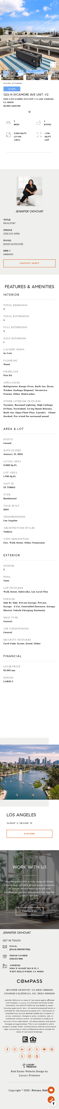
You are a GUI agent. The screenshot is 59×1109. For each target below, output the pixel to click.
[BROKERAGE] (29, 1056)
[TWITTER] (37, 1049)
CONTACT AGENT (29, 263)
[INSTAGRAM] (14, 1049)
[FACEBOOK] (7, 1049)
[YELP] (22, 1056)
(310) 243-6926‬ (16, 959)
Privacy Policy (41, 1090)
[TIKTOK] (29, 1049)
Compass (23, 1003)
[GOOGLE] (51, 1049)
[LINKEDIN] (22, 1049)
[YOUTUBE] (44, 1049)
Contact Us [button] (29, 911)
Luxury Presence (29, 1075)
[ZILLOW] (37, 1056)
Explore (29, 834)
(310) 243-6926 (11, 233)
